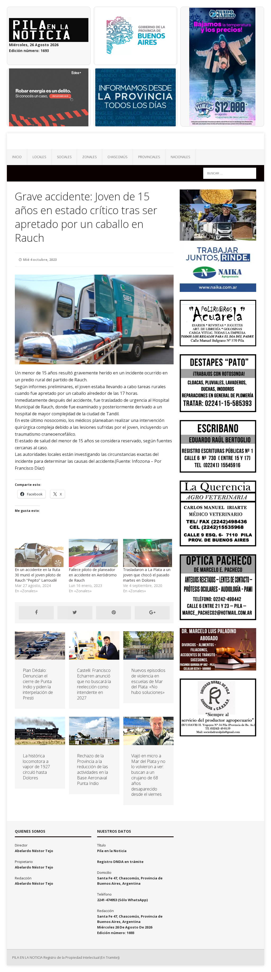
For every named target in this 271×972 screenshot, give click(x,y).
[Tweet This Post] (74, 612)
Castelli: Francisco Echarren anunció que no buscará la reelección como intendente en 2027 (94, 684)
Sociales (64, 157)
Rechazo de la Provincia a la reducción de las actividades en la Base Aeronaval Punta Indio (92, 769)
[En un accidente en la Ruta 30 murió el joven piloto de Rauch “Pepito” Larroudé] (39, 553)
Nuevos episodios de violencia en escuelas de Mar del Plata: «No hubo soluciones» (148, 681)
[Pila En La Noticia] (135, 141)
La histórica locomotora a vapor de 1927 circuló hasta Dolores (36, 767)
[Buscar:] (229, 172)
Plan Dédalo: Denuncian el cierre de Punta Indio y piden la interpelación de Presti (38, 684)
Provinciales (149, 157)
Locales (39, 157)
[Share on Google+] (152, 612)
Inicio (17, 157)
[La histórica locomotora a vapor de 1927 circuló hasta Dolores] (40, 741)
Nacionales (180, 157)
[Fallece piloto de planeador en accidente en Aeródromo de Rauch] (93, 553)
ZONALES (89, 157)
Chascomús (117, 157)
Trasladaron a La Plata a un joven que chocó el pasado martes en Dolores (146, 575)
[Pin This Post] (113, 612)
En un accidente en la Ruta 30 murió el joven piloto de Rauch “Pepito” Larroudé (38, 575)
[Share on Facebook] (36, 612)
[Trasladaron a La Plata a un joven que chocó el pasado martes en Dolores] (147, 553)
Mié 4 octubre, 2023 (40, 259)
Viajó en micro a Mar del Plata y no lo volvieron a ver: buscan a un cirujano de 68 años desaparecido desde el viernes (148, 775)
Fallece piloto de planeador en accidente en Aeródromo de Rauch (93, 575)
